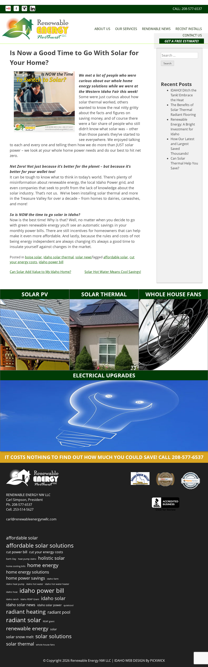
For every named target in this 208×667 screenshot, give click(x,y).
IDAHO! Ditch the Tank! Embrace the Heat (183, 95)
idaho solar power (49, 605)
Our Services (126, 29)
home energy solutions (27, 572)
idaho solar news (20, 604)
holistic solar (51, 558)
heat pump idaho (27, 558)
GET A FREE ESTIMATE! (182, 41)
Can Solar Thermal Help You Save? (184, 163)
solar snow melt (20, 636)
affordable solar (115, 257)
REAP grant (48, 621)
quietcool (69, 605)
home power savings (25, 578)
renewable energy (27, 628)
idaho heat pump (15, 584)
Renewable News (156, 29)
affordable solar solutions (40, 545)
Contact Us (192, 35)
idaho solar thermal (58, 257)
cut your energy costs (46, 552)
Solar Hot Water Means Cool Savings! (112, 272)
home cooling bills (15, 566)
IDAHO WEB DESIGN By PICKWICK (139, 660)
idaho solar (53, 598)
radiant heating (26, 611)
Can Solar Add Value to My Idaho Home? (40, 272)
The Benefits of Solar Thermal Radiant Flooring (183, 110)
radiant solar (23, 620)
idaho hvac (12, 592)
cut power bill (16, 552)
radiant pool (59, 612)
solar (53, 629)
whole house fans (45, 644)
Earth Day (11, 558)
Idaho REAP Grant (30, 599)
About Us (102, 29)
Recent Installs (189, 29)
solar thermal (20, 644)
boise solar (33, 257)
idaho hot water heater (57, 584)
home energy (42, 565)
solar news (83, 257)
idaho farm (52, 578)
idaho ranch (12, 599)
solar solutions (53, 636)
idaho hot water (34, 584)
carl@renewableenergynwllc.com (31, 519)
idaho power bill (51, 262)
